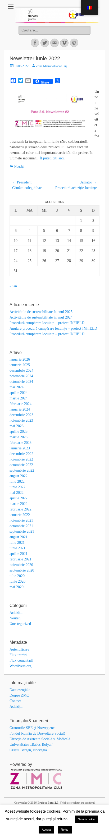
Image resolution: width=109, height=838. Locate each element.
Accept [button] (46, 829)
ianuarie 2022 (20, 515)
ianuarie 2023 (20, 448)
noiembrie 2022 (21, 459)
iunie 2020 (17, 581)
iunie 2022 (17, 487)
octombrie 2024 (21, 382)
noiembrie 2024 (21, 376)
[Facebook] (35, 43)
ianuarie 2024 (20, 409)
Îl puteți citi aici (52, 158)
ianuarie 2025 (20, 365)
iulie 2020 (17, 576)
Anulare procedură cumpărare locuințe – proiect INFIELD (53, 328)
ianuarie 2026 (20, 359)
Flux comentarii (21, 660)
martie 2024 (19, 398)
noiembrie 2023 (21, 420)
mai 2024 (17, 387)
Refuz (65, 829)
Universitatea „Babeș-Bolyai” (31, 745)
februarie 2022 (20, 509)
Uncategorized (20, 624)
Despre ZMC (19, 695)
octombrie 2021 (21, 526)
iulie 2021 (17, 543)
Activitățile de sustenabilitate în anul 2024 (41, 317)
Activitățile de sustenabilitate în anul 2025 (41, 312)
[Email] (54, 43)
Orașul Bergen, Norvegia (28, 750)
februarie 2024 (20, 404)
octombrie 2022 (21, 465)
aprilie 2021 (19, 554)
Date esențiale (20, 690)
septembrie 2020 (22, 570)
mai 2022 (17, 493)
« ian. (14, 286)
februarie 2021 (20, 559)
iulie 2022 (17, 482)
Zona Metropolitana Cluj (51, 66)
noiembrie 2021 (21, 520)
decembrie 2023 (21, 415)
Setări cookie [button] (86, 819)
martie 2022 (19, 504)
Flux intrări (18, 655)
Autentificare (19, 649)
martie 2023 (19, 437)
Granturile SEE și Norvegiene (32, 728)
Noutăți (19, 166)
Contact (15, 701)
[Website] (74, 43)
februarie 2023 (20, 443)
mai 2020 (17, 587)
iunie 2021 (17, 548)
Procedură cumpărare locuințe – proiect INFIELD (47, 323)
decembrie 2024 (21, 370)
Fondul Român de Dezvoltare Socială (37, 733)
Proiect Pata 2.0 (48, 802)
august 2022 (19, 476)
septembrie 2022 (22, 470)
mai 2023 (17, 426)
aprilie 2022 (19, 498)
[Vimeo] (64, 43)
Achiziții (16, 613)
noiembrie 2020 (21, 565)
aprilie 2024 (19, 393)
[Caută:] (54, 30)
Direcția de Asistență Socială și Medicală (40, 739)
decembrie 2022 (21, 454)
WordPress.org (20, 666)
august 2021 (19, 537)
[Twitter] (44, 43)
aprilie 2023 (19, 432)
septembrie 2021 (22, 531)
